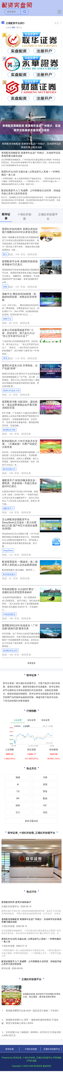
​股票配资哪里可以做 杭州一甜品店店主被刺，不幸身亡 (32, 1010)
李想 (45, 812)
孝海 (5, 358)
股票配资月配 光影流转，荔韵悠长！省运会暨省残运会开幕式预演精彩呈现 (20, 404)
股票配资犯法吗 (10, 650)
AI (18, 784)
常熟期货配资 (9, 614)
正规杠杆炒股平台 (52, 1048)
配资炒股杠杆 (9, 468)
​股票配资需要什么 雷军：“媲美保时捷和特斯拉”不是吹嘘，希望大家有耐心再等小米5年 (29, 1021)
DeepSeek (8, 550)
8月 (45, 805)
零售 (45, 791)
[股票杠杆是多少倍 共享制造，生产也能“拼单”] (51, 370)
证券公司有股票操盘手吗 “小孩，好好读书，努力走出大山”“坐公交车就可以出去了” (18, 333)
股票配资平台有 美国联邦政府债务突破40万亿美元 (20, 262)
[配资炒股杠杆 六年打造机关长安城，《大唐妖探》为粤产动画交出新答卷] (51, 446)
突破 (5, 286)
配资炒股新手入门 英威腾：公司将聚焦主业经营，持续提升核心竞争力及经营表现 (31, 192)
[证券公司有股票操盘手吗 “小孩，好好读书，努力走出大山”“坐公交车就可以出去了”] (51, 335)
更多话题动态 (31, 820)
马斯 (45, 777)
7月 (18, 791)
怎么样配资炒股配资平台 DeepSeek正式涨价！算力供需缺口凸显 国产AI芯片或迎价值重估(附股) (20, 523)
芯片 (18, 812)
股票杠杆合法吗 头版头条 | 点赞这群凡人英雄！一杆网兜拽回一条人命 (30, 173)
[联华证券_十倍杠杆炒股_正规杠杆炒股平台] (17, 4)
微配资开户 (8, 508)
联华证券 (10, 1048)
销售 (18, 805)
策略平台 (7, 318)
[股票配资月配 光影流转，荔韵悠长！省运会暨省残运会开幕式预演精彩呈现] (51, 407)
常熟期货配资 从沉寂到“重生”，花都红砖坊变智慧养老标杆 (19, 590)
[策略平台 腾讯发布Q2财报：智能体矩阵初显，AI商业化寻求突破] (51, 299)
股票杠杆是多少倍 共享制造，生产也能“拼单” (20, 366)
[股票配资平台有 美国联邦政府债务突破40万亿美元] (51, 266)
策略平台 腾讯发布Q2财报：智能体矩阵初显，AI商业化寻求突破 (19, 297)
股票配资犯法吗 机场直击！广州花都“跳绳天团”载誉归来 (20, 626)
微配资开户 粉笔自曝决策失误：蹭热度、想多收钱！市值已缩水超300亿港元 (20, 483)
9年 (18, 798)
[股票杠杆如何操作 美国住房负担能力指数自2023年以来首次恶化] (51, 234)
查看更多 (31, 662)
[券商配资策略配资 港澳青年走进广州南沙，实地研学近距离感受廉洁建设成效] (31, 127)
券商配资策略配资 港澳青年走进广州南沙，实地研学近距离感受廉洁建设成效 (31, 145)
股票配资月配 (9, 429)
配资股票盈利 (9, 574)
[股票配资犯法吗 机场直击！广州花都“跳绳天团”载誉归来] (51, 630)
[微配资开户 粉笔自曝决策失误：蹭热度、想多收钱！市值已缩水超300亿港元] (51, 485)
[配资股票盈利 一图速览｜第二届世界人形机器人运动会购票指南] (51, 567)
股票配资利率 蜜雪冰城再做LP (16, 901)
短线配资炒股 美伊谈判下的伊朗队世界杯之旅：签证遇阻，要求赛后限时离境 (41, 995)
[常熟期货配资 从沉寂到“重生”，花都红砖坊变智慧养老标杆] (51, 594)
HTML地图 (31, 1060)
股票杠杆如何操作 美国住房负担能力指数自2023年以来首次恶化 (20, 230)
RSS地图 (57, 1057)
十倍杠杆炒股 (31, 1048)
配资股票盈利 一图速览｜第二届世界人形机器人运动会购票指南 (20, 563)
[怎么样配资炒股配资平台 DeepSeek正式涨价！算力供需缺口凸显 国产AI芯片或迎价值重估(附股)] (51, 524)
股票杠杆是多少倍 (11, 390)
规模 (18, 777)
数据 (45, 798)
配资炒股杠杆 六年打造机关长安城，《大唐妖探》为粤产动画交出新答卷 (20, 444)
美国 (45, 784)
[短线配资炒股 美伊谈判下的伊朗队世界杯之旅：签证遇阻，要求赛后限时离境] (11, 995)
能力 (5, 254)
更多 (56, 23)
